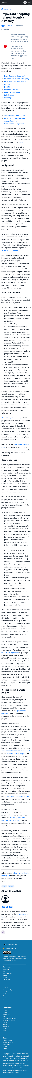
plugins (4, 886)
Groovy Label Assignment (14, 124)
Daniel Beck (7, 907)
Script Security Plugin (9, 250)
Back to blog (7, 9)
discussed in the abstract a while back (15, 751)
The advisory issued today (11, 418)
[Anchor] (16, 20)
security (11, 886)
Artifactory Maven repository (18, 796)
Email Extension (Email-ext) (14, 76)
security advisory (20, 44)
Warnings (8, 98)
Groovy (7, 84)
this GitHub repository (9, 652)
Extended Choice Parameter (15, 118)
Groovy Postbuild (10, 121)
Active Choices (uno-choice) (14, 115)
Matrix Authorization (12, 92)
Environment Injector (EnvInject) (16, 79)
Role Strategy (9, 95)
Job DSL (7, 87)
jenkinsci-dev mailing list (16, 753)
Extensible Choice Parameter (15, 81)
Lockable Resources (11, 89)
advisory (22, 142)
